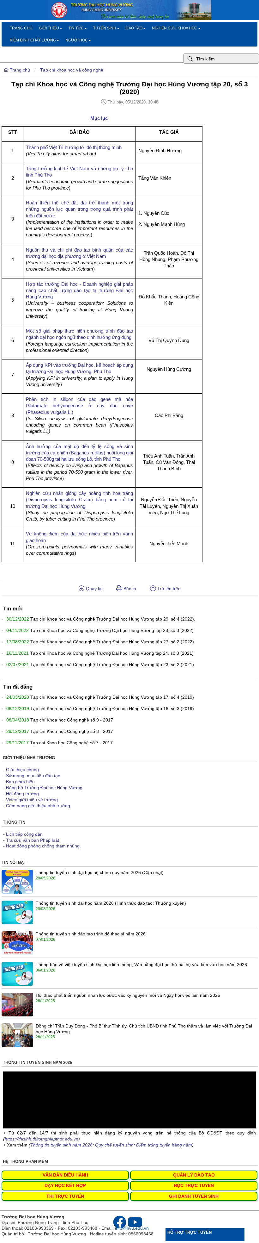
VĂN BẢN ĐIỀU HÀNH (65, 1174)
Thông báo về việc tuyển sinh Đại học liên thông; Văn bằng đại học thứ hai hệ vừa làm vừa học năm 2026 (141, 964)
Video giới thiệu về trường (32, 799)
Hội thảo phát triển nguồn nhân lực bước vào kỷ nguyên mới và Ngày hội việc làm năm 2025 (128, 995)
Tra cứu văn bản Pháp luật (32, 840)
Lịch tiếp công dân (24, 834)
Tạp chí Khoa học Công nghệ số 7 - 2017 (71, 742)
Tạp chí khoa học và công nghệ (71, 69)
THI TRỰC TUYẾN (65, 1196)
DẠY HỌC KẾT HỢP (65, 1185)
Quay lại (93, 588)
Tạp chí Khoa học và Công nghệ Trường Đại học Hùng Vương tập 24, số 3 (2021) (112, 653)
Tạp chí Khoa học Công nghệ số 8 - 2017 (71, 731)
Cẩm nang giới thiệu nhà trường (38, 805)
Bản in (129, 588)
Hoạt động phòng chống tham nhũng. (43, 845)
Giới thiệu (49, 28)
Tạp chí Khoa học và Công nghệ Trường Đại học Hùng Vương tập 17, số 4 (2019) (112, 697)
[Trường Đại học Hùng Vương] (129, 18)
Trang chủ (21, 28)
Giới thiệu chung (22, 769)
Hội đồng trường (22, 793)
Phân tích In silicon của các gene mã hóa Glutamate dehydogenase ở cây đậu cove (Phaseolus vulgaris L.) (79, 406)
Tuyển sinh (104, 28)
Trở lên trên (168, 588)
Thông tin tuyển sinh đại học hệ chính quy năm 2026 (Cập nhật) (100, 872)
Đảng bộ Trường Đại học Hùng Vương (44, 787)
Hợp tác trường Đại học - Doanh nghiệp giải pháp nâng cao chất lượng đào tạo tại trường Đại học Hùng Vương (79, 290)
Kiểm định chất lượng (33, 40)
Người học (76, 40)
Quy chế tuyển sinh (114, 1144)
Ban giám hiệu (20, 781)
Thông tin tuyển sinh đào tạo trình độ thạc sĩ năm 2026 (91, 933)
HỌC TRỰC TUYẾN (194, 1185)
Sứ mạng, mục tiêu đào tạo (33, 775)
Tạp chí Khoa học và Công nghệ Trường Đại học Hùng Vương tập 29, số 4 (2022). (112, 619)
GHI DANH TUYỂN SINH (194, 1196)
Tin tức (76, 28)
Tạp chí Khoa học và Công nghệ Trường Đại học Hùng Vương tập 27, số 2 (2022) (112, 641)
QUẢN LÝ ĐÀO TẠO (194, 1174)
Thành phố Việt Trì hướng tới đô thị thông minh (74, 147)
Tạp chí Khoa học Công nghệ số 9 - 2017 (71, 719)
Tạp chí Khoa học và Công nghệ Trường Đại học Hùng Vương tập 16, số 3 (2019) (112, 708)
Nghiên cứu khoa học (174, 28)
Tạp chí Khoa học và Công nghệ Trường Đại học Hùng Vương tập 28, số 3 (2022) (112, 630)
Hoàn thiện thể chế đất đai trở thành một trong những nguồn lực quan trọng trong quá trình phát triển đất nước (79, 209)
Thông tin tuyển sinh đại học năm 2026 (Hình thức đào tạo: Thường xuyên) (111, 903)
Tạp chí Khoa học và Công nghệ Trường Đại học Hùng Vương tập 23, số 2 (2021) (112, 664)
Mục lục (98, 118)
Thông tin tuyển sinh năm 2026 (61, 1144)
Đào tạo (134, 28)
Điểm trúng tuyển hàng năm (164, 1144)
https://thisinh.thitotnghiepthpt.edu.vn (41, 1138)
